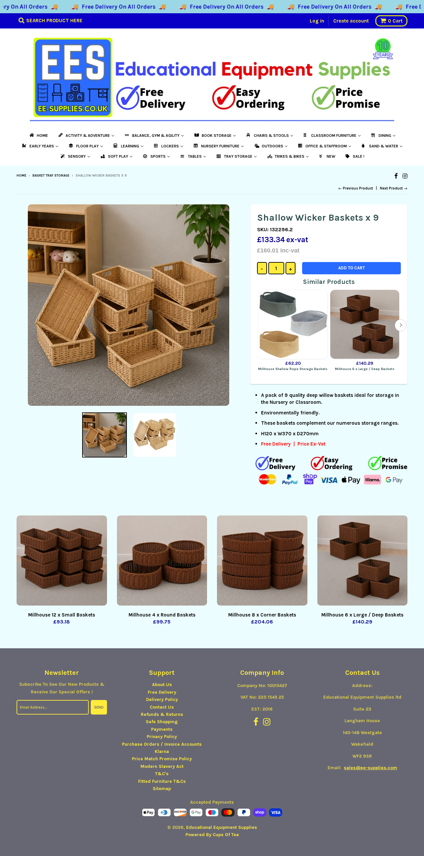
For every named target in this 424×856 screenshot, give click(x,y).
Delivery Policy (162, 699)
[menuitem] (38, 135)
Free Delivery (162, 692)
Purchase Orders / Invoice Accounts (162, 744)
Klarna (162, 751)
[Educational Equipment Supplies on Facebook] (396, 176)
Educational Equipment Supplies (221, 827)
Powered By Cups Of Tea (212, 834)
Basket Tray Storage (51, 176)
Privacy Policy (162, 736)
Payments (162, 729)
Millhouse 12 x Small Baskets (61, 615)
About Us (162, 684)
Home (21, 176)
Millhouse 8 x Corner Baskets (262, 615)
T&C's (162, 773)
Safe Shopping (162, 721)
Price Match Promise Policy (162, 759)
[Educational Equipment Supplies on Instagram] (404, 176)
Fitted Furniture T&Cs (162, 781)
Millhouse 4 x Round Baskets (162, 615)
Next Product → (393, 188)
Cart (395, 21)
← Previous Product (355, 188)
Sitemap (162, 788)
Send (99, 707)
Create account (351, 21)
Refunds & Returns (162, 714)
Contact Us (162, 707)
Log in (317, 21)
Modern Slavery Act (162, 766)
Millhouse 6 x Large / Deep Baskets (362, 615)
